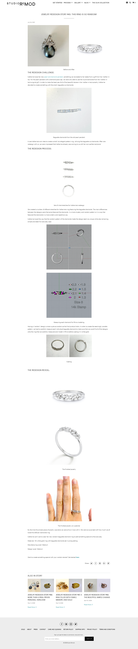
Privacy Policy (92, 629)
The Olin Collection (100, 2)
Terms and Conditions (107, 629)
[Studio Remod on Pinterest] (66, 624)
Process (67, 2)
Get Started (57, 2)
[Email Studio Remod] (76, 624)
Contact (43, 629)
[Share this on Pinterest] (99, 563)
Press (35, 629)
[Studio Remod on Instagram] (71, 624)
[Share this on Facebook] (95, 563)
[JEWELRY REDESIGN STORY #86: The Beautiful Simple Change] (97, 585)
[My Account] (127, 2)
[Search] (130, 2)
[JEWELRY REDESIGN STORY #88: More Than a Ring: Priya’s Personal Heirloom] (41, 585)
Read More (31, 607)
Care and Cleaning (54, 629)
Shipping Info (80, 629)
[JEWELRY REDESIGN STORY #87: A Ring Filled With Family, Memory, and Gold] (69, 585)
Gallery (77, 2)
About (29, 629)
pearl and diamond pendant (53, 77)
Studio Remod (71, 642)
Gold (23, 629)
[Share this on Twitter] (91, 563)
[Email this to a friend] (108, 563)
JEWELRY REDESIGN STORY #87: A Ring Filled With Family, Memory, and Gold (69, 597)
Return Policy (68, 629)
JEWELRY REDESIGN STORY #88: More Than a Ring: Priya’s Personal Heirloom (40, 597)
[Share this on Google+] (104, 563)
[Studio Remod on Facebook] (62, 624)
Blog (86, 2)
